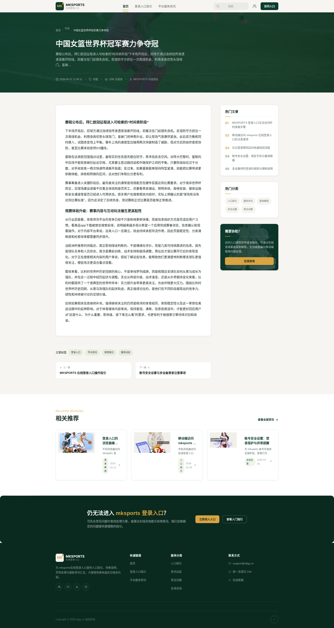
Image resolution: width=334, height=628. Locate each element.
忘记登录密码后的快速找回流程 (251, 147)
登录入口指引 (143, 6)
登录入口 (75, 352)
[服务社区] (59, 586)
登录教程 (264, 201)
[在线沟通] (68, 586)
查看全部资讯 (266, 419)
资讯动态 (176, 571)
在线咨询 (249, 261)
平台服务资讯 (167, 6)
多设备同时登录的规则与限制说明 (252, 168)
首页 (126, 6)
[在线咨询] (254, 6)
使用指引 (109, 352)
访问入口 (269, 6)
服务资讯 (248, 201)
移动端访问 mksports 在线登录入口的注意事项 (252, 137)
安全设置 (232, 209)
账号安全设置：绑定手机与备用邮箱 (252, 158)
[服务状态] (85, 586)
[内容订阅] (76, 586)
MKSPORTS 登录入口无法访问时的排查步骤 (252, 125)
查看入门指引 (235, 519)
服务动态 (125, 352)
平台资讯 (92, 352)
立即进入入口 (207, 519)
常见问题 (248, 209)
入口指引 (232, 201)
